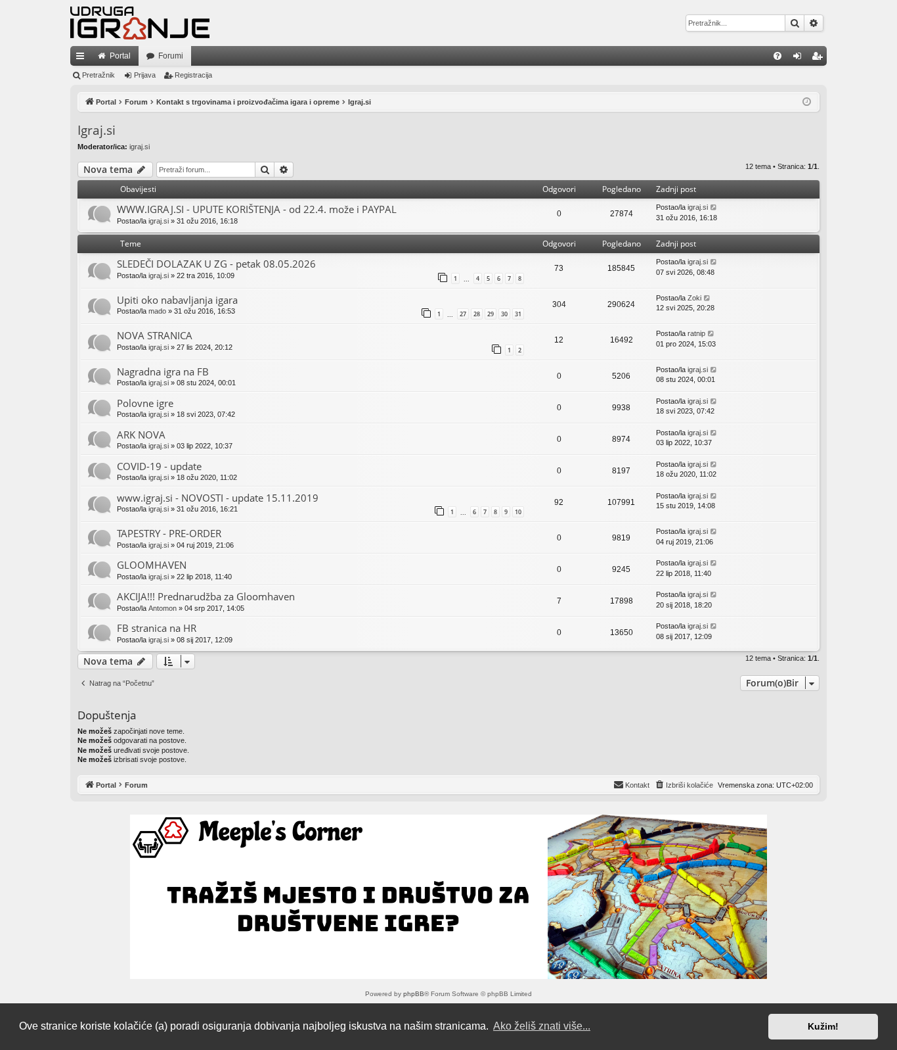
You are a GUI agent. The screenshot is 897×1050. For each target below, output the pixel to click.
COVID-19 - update (159, 466)
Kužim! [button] (823, 1026)
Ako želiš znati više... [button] (541, 1026)
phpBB (413, 993)
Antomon (162, 608)
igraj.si (139, 147)
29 (490, 314)
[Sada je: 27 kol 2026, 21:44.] (806, 102)
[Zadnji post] (714, 207)
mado (157, 311)
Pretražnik (98, 75)
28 (476, 314)
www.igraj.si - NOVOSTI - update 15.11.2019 (217, 497)
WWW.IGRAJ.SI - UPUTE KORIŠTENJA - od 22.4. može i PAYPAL (257, 209)
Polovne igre (145, 403)
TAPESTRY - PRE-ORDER (169, 533)
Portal (120, 55)
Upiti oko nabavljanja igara (177, 299)
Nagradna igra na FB (163, 371)
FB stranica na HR (156, 627)
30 (504, 314)
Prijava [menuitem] (800, 58)
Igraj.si (96, 130)
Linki (83, 58)
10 (518, 512)
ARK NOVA (141, 434)
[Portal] (139, 23)
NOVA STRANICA (154, 335)
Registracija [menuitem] (819, 58)
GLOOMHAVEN (151, 564)
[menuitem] (777, 56)
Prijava (145, 75)
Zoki (694, 298)
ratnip (696, 333)
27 (463, 314)
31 (518, 314)
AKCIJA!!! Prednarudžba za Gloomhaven (206, 596)
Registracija (193, 75)
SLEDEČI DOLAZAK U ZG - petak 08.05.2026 (216, 263)
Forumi (170, 55)
